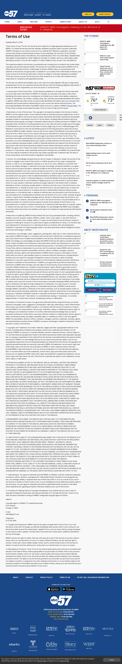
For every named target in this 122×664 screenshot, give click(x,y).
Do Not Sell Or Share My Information (93, 577)
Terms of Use (65, 577)
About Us (83, 22)
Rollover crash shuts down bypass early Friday (107, 58)
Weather (34, 22)
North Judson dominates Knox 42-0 (99, 163)
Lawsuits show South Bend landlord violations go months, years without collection (107, 239)
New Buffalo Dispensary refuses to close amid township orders (99, 144)
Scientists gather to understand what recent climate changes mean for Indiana (100, 183)
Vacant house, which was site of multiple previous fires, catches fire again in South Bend (106, 71)
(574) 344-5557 (68, 612)
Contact (29, 577)
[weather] (88, 100)
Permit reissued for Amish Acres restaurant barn (106, 264)
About (15, 577)
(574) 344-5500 (66, 617)
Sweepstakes (65, 22)
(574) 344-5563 (69, 614)
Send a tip (88, 14)
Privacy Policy (72, 106)
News (20, 22)
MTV (97, 22)
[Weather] (100, 90)
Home (7, 22)
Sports (49, 22)
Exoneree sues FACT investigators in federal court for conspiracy (107, 252)
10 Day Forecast (100, 110)
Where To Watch (105, 14)
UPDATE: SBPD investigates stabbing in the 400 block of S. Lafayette (70, 28)
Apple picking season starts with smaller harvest (98, 154)
